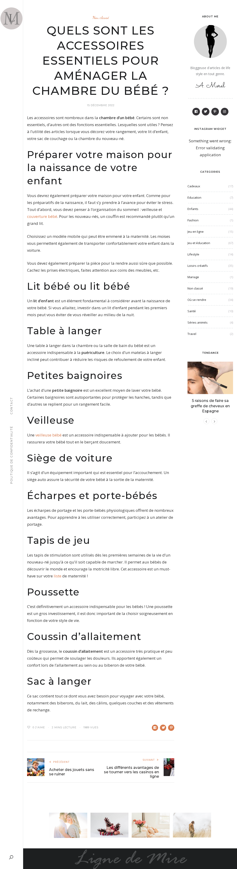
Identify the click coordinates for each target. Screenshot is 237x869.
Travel (191, 334)
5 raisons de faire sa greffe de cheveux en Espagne (210, 405)
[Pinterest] (215, 111)
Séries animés (197, 322)
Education (194, 197)
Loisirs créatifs (197, 266)
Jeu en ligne (195, 231)
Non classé (101, 17)
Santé (191, 311)
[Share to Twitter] (163, 728)
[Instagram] (224, 111)
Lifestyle (193, 254)
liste (57, 576)
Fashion (193, 220)
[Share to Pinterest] (171, 728)
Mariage (193, 277)
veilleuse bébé (48, 435)
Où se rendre (196, 300)
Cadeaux (193, 186)
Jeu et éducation (198, 243)
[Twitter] (205, 111)
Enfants (192, 209)
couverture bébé (42, 216)
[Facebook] (196, 111)
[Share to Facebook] (155, 728)
